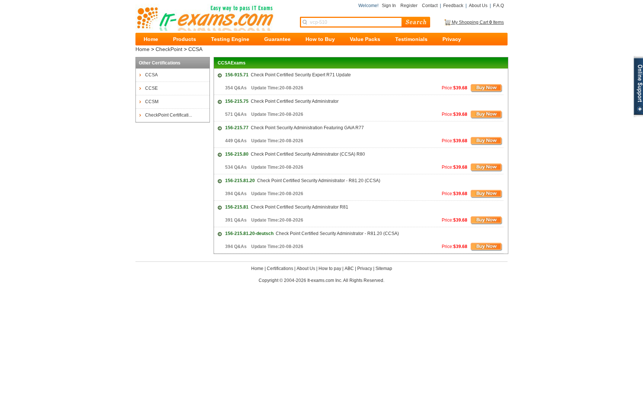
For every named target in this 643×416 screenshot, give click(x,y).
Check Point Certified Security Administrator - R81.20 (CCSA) (302, 180)
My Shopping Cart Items (477, 22)
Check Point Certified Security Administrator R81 (286, 207)
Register (409, 5)
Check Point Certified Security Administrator (282, 101)
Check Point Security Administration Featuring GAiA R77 (294, 127)
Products (184, 39)
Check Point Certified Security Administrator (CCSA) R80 (295, 154)
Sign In (389, 5)
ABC (349, 268)
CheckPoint (169, 49)
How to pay (330, 268)
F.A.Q (498, 5)
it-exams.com (204, 17)
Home (151, 39)
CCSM (152, 101)
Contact (430, 5)
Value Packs (365, 39)
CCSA (195, 49)
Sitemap (383, 268)
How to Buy (320, 39)
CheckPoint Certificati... (168, 115)
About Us (478, 5)
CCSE (151, 88)
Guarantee (277, 39)
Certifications (280, 268)
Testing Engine (230, 39)
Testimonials (411, 39)
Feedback (453, 5)
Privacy (451, 39)
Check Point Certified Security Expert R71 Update (288, 74)
